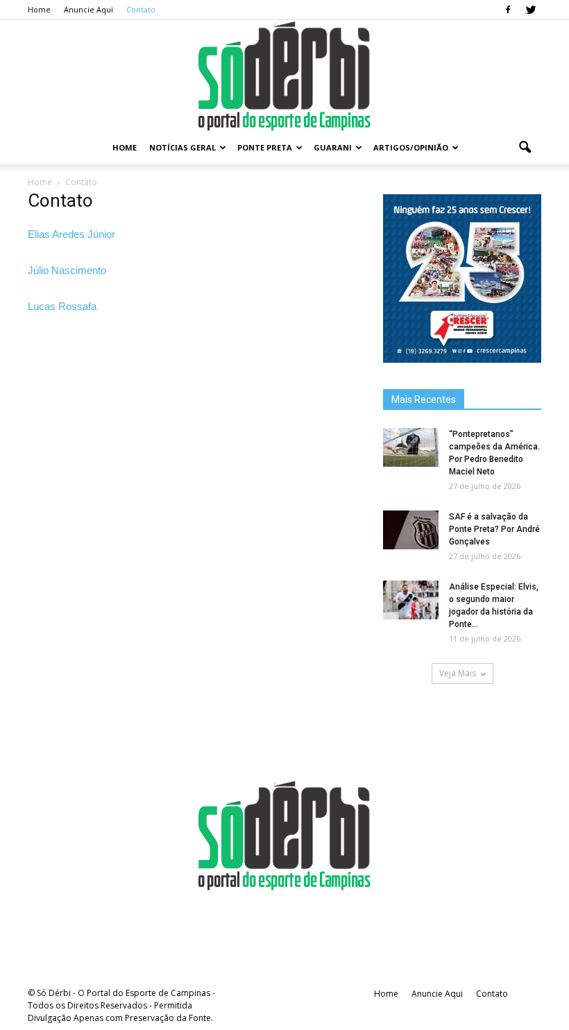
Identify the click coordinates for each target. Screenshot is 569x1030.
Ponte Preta (264, 147)
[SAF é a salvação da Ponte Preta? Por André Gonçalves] (411, 529)
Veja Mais (457, 673)
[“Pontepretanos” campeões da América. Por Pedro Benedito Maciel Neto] (411, 447)
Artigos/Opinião (410, 147)
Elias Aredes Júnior (71, 234)
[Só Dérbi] (284, 75)
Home (39, 9)
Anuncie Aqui (88, 9)
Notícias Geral (182, 147)
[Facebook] (508, 9)
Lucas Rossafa (62, 306)
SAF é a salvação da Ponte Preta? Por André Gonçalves (494, 529)
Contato (140, 9)
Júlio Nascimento (67, 270)
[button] (524, 147)
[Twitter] (530, 9)
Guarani (333, 147)
